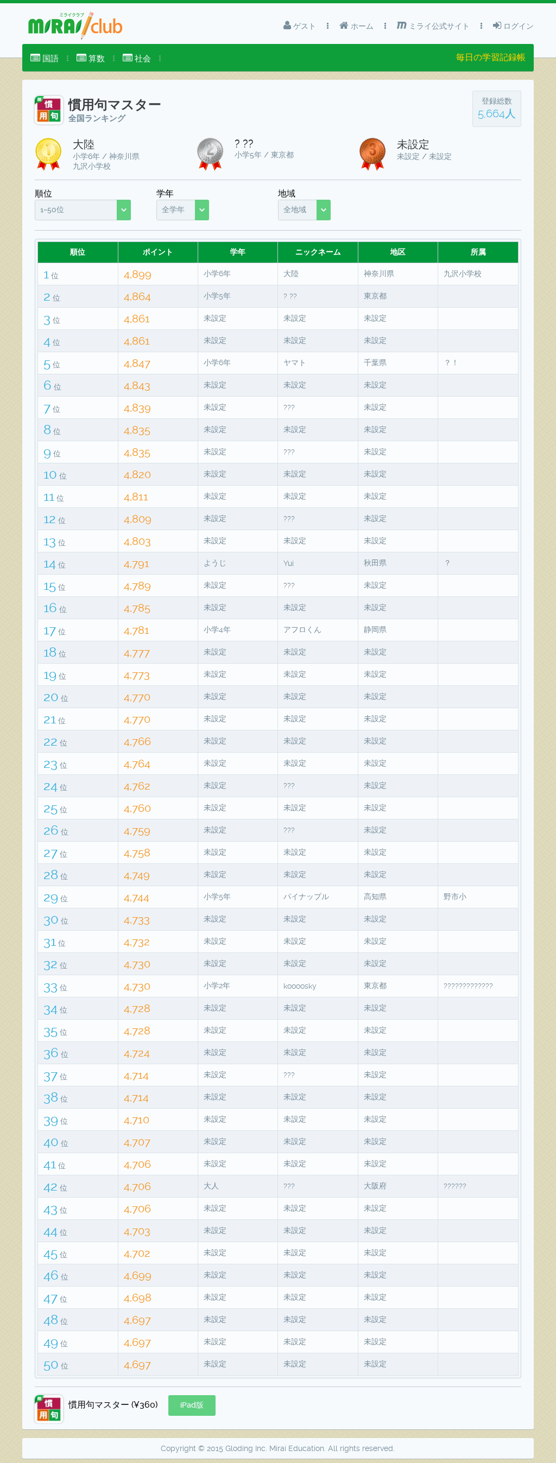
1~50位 (52, 209)
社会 (141, 58)
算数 (95, 58)
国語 (49, 58)
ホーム (361, 26)
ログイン (517, 26)
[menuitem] (44, 58)
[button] (192, 1405)
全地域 (294, 209)
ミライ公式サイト (438, 26)
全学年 (173, 209)
